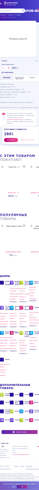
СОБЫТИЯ (17, 332)
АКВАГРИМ (17, 411)
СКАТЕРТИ (7, 402)
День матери (33, 340)
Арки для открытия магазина (23, 350)
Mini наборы (4, 313)
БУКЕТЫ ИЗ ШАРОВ (26, 308)
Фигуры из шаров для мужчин (13, 316)
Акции (22, 466)
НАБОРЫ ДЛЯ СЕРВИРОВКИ (17, 403)
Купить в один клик (27, 139)
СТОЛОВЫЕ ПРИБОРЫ (7, 394)
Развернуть (13, 301)
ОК (22, 486)
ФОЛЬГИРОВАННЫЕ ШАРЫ (7, 333)
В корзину (11, 139)
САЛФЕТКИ (17, 394)
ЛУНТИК (31, 293)
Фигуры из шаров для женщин (13, 324)
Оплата (16, 466)
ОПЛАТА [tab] (32, 77)
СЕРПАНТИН (26, 420)
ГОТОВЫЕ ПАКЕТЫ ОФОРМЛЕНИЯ (7, 308)
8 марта (31, 343)
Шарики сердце (24, 294)
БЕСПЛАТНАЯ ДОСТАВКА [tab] (19, 78)
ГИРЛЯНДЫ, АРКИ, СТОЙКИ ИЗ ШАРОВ (26, 334)
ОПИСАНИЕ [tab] (6, 77)
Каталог (11, 15)
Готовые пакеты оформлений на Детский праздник (4, 321)
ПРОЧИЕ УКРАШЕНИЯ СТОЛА (7, 412)
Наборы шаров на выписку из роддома (15, 296)
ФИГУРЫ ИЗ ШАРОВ (17, 308)
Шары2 (18, 15)
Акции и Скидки (7, 283)
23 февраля (33, 337)
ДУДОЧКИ (26, 411)
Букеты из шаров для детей (23, 316)
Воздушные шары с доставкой (26, 283)
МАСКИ (7, 420)
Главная (3, 15)
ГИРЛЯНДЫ (17, 420)
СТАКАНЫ (26, 394)
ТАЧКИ (31, 296)
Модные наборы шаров (17, 283)
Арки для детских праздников (23, 342)
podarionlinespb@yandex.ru (15, 119)
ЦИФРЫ (7, 359)
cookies (17, 484)
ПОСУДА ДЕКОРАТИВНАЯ (26, 402)
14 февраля (33, 346)
